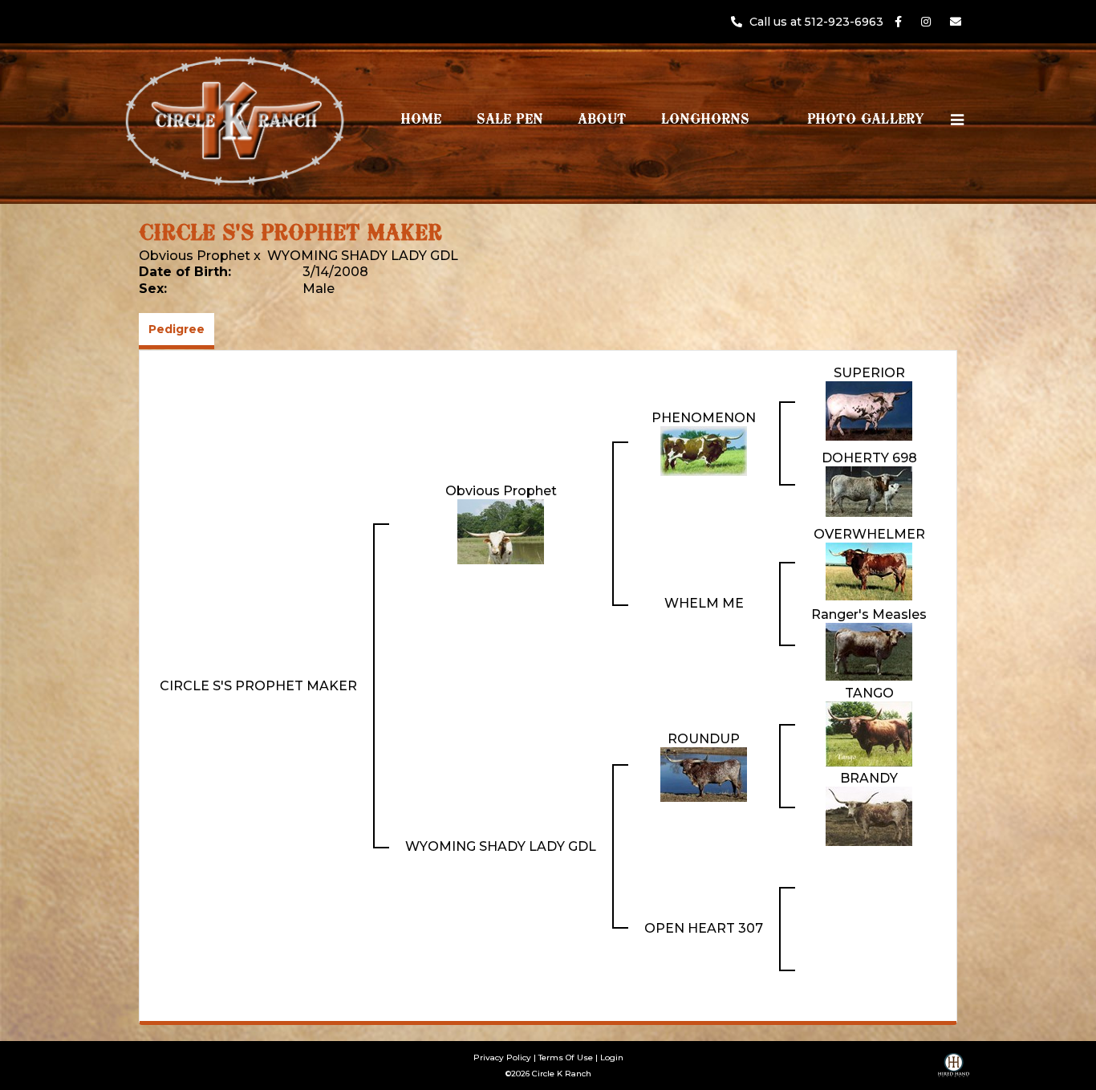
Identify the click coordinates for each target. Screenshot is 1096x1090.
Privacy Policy (502, 1057)
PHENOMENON (704, 417)
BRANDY (869, 778)
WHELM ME (704, 603)
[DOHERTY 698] (869, 490)
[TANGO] (869, 733)
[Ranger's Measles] (869, 650)
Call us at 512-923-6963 (818, 21)
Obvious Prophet (194, 255)
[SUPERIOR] (869, 409)
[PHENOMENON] (703, 450)
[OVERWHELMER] (869, 570)
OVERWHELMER (869, 534)
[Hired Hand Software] (953, 1070)
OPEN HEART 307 (703, 928)
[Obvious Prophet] (500, 530)
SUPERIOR (869, 372)
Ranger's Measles (869, 614)
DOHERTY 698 (869, 458)
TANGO (869, 693)
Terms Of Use (565, 1057)
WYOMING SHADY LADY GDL (362, 255)
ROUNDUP (704, 738)
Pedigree (176, 329)
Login (611, 1057)
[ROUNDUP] (703, 773)
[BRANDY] (869, 815)
